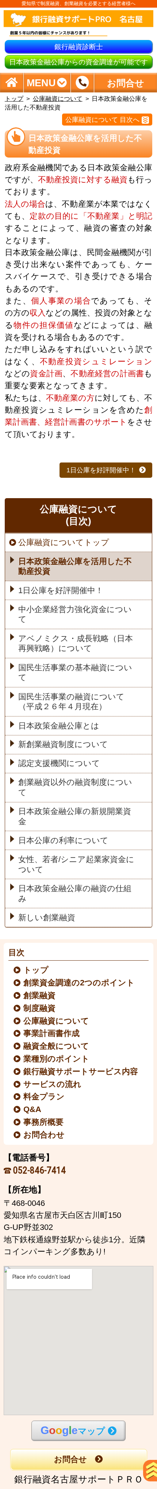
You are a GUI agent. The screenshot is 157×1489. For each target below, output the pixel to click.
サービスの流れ (52, 1084)
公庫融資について (58, 98)
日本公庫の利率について (63, 840)
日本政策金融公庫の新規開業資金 (74, 816)
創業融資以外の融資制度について (75, 787)
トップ (14, 98)
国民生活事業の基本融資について (75, 672)
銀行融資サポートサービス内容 (81, 1071)
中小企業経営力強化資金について (75, 614)
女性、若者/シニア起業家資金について (76, 864)
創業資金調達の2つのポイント (79, 982)
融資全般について (56, 1046)
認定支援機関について (59, 763)
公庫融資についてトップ (63, 542)
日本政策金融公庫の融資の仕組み (74, 893)
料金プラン (44, 1096)
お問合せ (70, 1459)
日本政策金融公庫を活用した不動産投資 (75, 566)
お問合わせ (44, 1135)
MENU (41, 82)
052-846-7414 (39, 1170)
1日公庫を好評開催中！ (101, 470)
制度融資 (39, 1008)
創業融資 (39, 995)
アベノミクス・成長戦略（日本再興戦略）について (75, 643)
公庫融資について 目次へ (102, 119)
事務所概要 (44, 1122)
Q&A (32, 1109)
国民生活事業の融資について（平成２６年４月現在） (71, 701)
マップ (73, 1430)
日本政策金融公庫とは (58, 725)
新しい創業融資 (46, 917)
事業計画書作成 (52, 1033)
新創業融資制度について (63, 744)
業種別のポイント (56, 1059)
